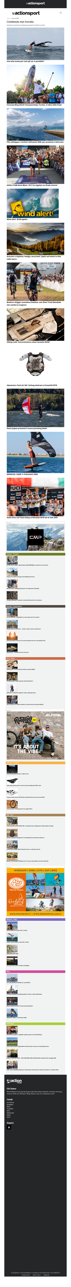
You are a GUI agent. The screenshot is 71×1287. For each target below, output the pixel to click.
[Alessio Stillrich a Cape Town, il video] (35, 925)
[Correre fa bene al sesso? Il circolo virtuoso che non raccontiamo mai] (35, 636)
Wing (9, 1115)
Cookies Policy (26, 1275)
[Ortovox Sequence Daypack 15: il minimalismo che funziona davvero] (35, 833)
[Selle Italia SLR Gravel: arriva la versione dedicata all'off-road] (35, 781)
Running (10, 1105)
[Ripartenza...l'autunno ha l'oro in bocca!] (35, 647)
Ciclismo (10, 1109)
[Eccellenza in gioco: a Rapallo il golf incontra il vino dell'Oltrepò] (35, 1030)
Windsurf (10, 1113)
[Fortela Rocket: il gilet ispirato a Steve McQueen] (35, 676)
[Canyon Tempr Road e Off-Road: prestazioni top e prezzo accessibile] (35, 792)
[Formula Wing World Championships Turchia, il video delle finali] (35, 989)
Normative (46, 1275)
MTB (8, 1111)
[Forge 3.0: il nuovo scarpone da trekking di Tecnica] (35, 572)
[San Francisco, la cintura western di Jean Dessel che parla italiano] (35, 700)
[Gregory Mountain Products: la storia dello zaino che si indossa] (35, 595)
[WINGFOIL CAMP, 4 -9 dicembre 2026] (35, 1013)
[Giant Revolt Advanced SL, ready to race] (35, 769)
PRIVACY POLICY (37, 1275)
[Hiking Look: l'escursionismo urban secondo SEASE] (35, 664)
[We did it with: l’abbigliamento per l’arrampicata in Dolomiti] (35, 584)
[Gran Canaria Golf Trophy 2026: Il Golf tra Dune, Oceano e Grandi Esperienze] (35, 1041)
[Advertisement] (35, 1148)
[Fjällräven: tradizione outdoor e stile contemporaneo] (35, 688)
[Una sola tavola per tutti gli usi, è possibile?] (35, 978)
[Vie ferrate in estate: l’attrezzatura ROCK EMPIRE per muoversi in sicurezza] (35, 560)
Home (8, 18)
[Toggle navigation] (60, 12)
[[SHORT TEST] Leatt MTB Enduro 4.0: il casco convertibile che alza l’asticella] (35, 856)
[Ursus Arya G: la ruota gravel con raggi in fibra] (35, 804)
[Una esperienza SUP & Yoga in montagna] (35, 961)
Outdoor (10, 1102)
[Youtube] (9, 1127)
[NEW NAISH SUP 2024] (35, 949)
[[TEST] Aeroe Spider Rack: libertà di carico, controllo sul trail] (35, 844)
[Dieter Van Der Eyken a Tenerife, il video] (35, 937)
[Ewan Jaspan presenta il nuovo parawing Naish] (35, 1001)
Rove (8, 1107)
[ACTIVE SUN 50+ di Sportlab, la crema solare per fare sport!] (35, 612)
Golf (8, 1117)
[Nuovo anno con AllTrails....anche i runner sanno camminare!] (35, 624)
